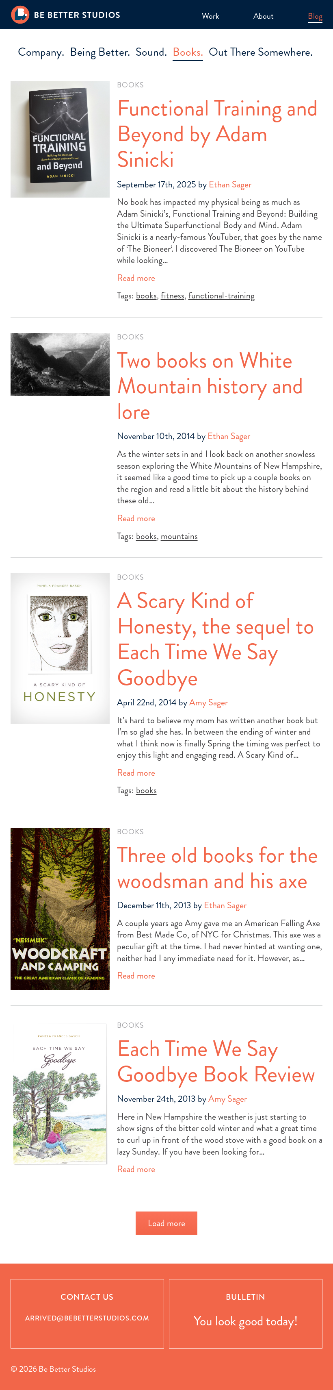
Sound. (151, 52)
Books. (188, 52)
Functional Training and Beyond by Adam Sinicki (217, 134)
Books (130, 85)
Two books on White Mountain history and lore (210, 386)
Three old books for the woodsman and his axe (217, 867)
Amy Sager (208, 702)
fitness (172, 295)
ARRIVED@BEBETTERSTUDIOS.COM (87, 1318)
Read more (136, 278)
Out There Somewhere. (261, 52)
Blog (315, 16)
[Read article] (60, 139)
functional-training (221, 295)
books (146, 295)
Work (210, 16)
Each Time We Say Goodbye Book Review (216, 1061)
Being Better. (100, 52)
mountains (179, 536)
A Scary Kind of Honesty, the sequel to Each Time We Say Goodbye (215, 639)
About (263, 16)
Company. (41, 52)
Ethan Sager (230, 184)
